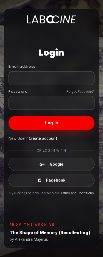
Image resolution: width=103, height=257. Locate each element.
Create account (43, 138)
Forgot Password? (80, 91)
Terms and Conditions (77, 193)
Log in (51, 122)
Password (18, 91)
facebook (55, 180)
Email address (22, 66)
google (56, 164)
